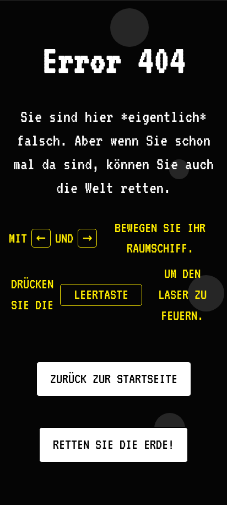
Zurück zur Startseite (113, 378)
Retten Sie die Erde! (113, 444)
